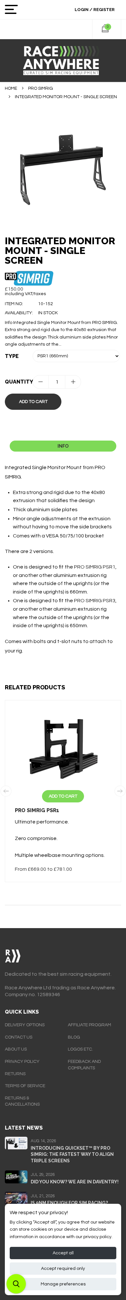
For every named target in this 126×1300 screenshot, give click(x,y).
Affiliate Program (89, 1025)
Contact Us (18, 1037)
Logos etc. (80, 1049)
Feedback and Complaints (84, 1064)
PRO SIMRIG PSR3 (94, 600)
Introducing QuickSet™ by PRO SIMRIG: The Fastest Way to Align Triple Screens (72, 1154)
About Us (16, 1049)
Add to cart (33, 401)
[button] (16, 1284)
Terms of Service (25, 1086)
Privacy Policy (22, 1061)
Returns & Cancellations (22, 1101)
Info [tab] (63, 446)
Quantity (19, 382)
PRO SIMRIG (40, 88)
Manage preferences (63, 1284)
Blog (74, 1037)
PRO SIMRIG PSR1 (94, 566)
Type (12, 356)
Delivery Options (25, 1025)
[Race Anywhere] (63, 60)
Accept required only (63, 1268)
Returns (15, 1074)
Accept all (63, 1253)
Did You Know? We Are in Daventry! (75, 1181)
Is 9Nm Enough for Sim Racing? (69, 1202)
